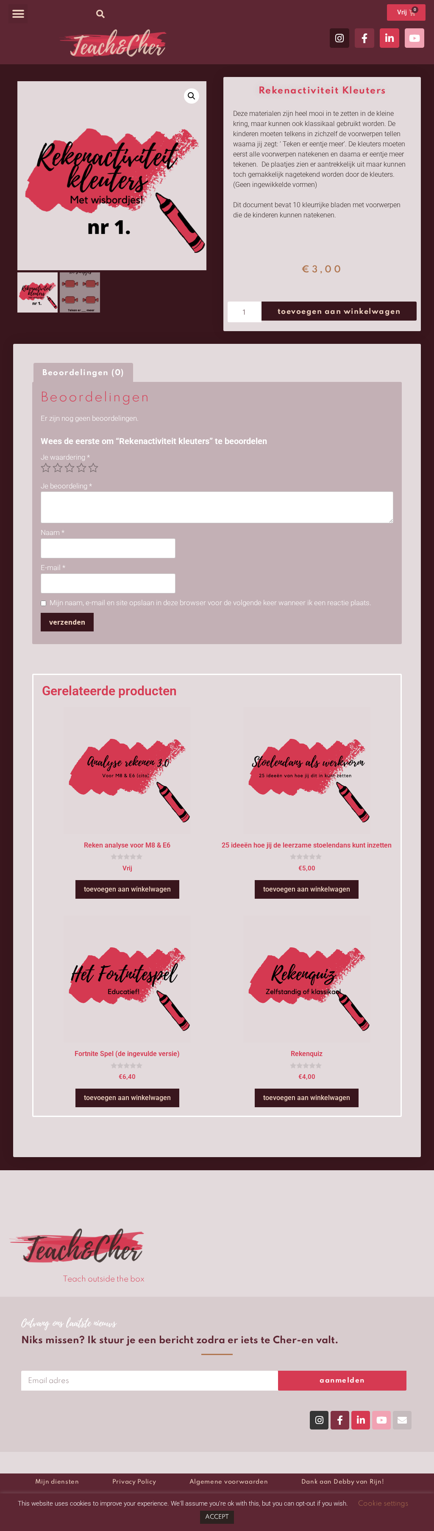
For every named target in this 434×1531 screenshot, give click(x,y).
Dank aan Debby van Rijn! (342, 1482)
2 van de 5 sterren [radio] (58, 468)
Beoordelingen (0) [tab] (83, 373)
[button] (18, 13)
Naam (52, 532)
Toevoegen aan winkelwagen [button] (127, 889)
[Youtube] (414, 38)
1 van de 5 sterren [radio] (46, 468)
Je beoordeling (66, 486)
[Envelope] (402, 1420)
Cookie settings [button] (383, 1503)
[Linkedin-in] (389, 38)
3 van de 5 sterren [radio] (69, 468)
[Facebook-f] (364, 38)
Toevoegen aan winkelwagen (339, 312)
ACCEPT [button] (217, 1517)
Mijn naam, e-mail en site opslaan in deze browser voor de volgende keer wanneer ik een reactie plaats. (210, 602)
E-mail (53, 567)
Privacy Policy (134, 1482)
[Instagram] (339, 38)
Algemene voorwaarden (228, 1482)
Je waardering (65, 457)
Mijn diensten (57, 1482)
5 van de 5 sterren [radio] (93, 468)
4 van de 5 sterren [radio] (81, 468)
